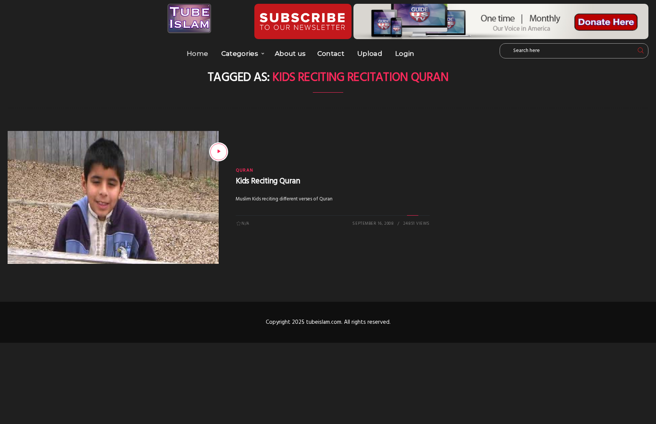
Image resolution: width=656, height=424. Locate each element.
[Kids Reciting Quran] (218, 151)
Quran (244, 170)
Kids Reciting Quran (268, 181)
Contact (330, 53)
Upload (369, 53)
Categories (239, 53)
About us (290, 53)
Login (405, 53)
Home (197, 53)
